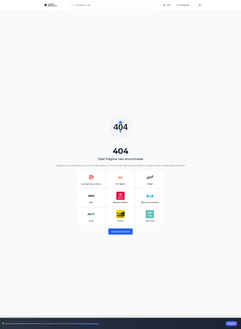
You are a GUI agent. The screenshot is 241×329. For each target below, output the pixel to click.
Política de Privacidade (87, 323)
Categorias (184, 5)
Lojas (168, 5)
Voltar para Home (120, 231)
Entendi (231, 323)
